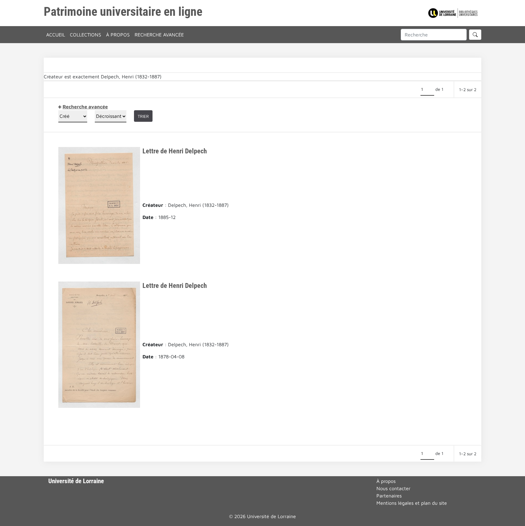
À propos (118, 34)
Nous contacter (393, 488)
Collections (85, 34)
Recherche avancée (159, 34)
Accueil (55, 34)
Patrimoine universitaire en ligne (123, 12)
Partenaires (389, 495)
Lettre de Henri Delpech (174, 151)
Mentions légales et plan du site (411, 503)
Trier (143, 116)
